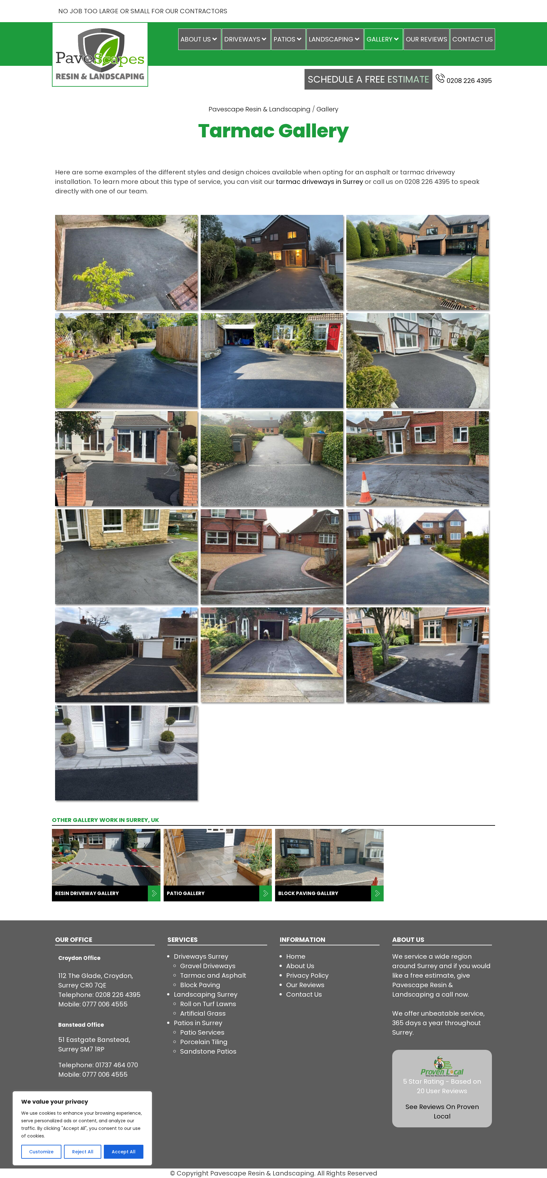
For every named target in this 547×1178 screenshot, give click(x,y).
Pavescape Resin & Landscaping (260, 109)
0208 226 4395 (469, 80)
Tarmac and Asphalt (213, 975)
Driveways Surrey (201, 956)
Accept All (123, 1152)
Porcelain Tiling (204, 1041)
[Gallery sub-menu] (397, 39)
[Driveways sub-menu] (265, 39)
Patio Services (202, 1032)
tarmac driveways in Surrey (319, 181)
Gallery (380, 39)
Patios (284, 39)
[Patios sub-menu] (300, 39)
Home (295, 956)
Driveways (242, 39)
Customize (41, 1152)
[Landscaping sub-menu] (358, 39)
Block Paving (200, 985)
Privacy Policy (307, 975)
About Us (195, 39)
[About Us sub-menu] (216, 39)
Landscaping (331, 39)
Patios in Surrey (198, 1022)
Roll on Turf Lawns (208, 1003)
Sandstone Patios (208, 1051)
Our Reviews (426, 39)
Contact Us (472, 39)
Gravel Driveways (208, 966)
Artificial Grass (203, 1013)
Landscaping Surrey (205, 994)
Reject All (82, 1152)
